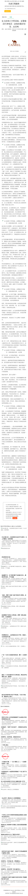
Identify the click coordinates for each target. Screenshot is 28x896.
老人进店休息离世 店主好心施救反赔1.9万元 (13, 781)
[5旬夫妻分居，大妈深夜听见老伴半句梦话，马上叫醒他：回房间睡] (14, 529)
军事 (13, 6)
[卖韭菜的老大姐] (5, 548)
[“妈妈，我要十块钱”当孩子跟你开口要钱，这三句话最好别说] (14, 587)
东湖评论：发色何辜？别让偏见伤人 (11, 869)
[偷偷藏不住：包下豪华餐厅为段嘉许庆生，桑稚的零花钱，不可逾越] (14, 567)
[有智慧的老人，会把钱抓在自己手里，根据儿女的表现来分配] (14, 627)
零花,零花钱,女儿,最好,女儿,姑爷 (11, 526)
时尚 (13, 1)
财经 (11, 6)
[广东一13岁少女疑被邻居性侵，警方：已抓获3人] (13, 646)
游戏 (18, 6)
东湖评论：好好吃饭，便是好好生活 (11, 737)
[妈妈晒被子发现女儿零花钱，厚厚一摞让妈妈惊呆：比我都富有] (14, 607)
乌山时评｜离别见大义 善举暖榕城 (11, 798)
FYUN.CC (12, 890)
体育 (6, 6)
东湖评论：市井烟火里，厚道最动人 (11, 861)
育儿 (23, 6)
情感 (15, 1)
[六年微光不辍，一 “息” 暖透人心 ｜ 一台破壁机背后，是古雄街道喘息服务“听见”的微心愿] (5, 756)
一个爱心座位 (4, 745)
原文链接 (15, 518)
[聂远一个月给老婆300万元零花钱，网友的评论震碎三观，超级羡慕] (14, 667)
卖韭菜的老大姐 (6, 557)
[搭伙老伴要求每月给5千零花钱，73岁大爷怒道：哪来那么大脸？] (14, 686)
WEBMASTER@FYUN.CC (17, 893)
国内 (6, 1)
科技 (15, 6)
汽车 (20, 1)
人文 (18, 1)
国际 (8, 1)
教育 (20, 6)
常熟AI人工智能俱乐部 (18, 891)
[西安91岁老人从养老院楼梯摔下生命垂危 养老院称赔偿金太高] (5, 712)
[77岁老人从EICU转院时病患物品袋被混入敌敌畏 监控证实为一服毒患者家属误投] (14, 807)
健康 (23, 1)
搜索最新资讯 (7, 11)
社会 (11, 1)
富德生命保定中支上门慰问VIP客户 (10, 834)
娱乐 (8, 6)
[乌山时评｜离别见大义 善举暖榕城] (10, 789)
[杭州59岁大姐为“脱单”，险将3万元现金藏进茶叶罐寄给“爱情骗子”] (14, 843)
